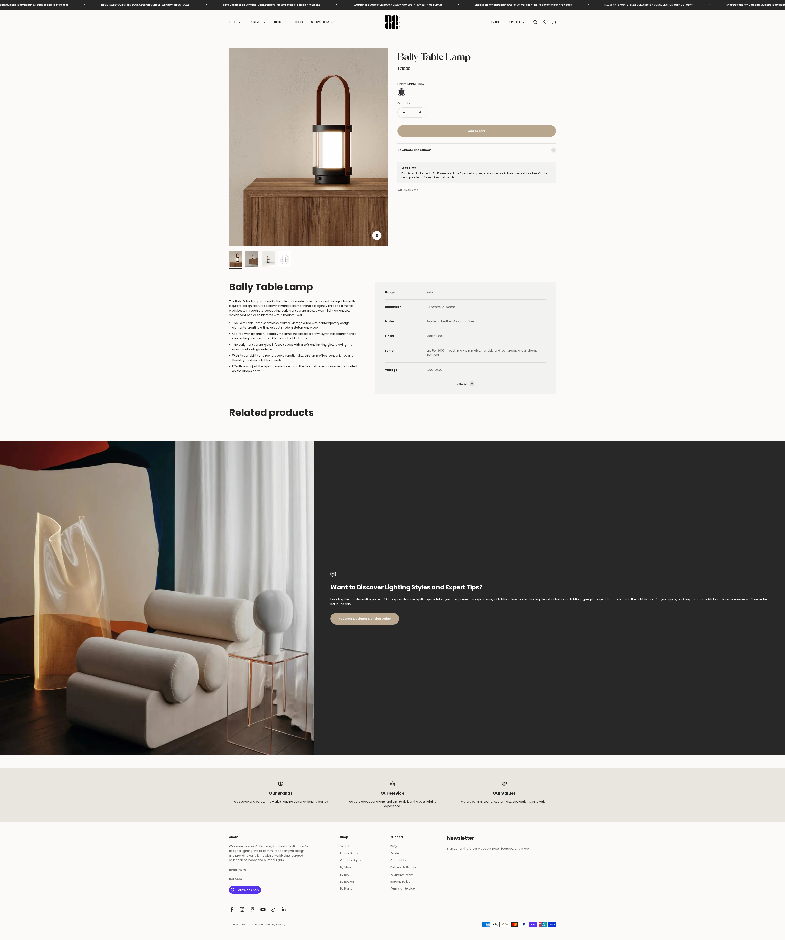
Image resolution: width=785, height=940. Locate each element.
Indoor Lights (349, 853)
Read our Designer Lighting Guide (365, 619)
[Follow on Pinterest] (252, 909)
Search (345, 846)
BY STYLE (255, 22)
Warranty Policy (401, 875)
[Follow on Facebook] (231, 909)
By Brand (346, 888)
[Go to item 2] (251, 260)
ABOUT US (280, 22)
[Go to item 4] (284, 260)
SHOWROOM (320, 22)
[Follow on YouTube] (263, 909)
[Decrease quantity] (403, 112)
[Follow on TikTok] (273, 909)
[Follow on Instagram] (242, 909)
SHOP (233, 22)
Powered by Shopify (273, 924)
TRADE (495, 22)
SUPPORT (514, 22)
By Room (346, 875)
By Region (347, 881)
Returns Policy (400, 881)
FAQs (394, 846)
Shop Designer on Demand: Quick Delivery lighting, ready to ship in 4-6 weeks (106, 4)
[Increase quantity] (420, 112)
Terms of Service (402, 888)
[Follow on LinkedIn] (284, 909)
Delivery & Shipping (404, 867)
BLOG (299, 22)
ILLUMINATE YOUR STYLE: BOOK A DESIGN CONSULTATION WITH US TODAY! (231, 4)
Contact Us (398, 860)
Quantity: (404, 103)
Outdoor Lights (350, 860)
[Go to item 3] (268, 260)
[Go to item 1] (235, 260)
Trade (394, 853)
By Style (345, 867)
